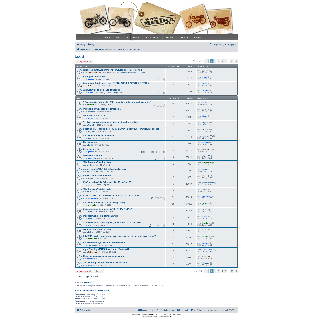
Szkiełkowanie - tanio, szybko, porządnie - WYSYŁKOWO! (112, 222)
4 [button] (222, 61)
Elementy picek (91, 149)
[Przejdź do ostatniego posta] (210, 70)
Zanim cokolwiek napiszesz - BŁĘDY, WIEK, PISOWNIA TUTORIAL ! (117, 83)
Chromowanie (90, 142)
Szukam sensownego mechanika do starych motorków (110, 122)
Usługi (79, 56)
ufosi (90, 225)
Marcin (205, 70)
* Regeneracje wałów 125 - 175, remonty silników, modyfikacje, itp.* (117, 102)
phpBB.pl (168, 316)
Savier (90, 93)
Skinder (205, 90)
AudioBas (92, 198)
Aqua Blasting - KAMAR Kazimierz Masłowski (106, 249)
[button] (206, 61)
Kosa (90, 118)
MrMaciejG (92, 212)
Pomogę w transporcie (94, 76)
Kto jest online (83, 282)
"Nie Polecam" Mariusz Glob (97, 162)
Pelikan (91, 219)
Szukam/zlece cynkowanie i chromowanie (104, 242)
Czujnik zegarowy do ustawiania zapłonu (104, 256)
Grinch (91, 165)
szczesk (91, 185)
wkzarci (91, 205)
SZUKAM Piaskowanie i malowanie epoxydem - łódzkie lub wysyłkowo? (119, 236)
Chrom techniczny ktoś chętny (98, 135)
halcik (205, 216)
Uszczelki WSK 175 (92, 155)
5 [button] (225, 61)
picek (90, 79)
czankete (206, 230)
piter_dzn (92, 158)
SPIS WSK (169, 37)
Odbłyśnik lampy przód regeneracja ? (102, 109)
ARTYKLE (197, 37)
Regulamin (124, 86)
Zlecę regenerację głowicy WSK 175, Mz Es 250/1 (107, 209)
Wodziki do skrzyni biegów (97, 175)
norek (204, 169)
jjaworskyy (207, 149)
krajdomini (207, 163)
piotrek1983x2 (208, 183)
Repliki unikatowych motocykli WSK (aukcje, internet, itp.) (112, 70)
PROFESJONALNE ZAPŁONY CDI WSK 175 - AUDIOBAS (111, 196)
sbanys (205, 143)
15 (163, 152)
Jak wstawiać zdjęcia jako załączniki (101, 90)
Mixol (204, 102)
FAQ (126, 37)
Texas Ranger (208, 250)
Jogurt (205, 189)
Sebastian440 (94, 72)
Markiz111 (92, 178)
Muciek (91, 105)
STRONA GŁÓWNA (112, 37)
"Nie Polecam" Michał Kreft (97, 189)
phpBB (152, 314)
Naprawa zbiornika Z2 (94, 115)
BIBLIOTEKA (183, 37)
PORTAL (136, 37)
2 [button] (215, 61)
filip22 (90, 138)
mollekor (91, 111)
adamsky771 (207, 136)
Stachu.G (92, 245)
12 (153, 152)
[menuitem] (90, 45)
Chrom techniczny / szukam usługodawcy (104, 202)
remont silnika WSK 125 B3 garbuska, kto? (104, 169)
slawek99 (206, 156)
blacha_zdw (93, 172)
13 (156, 152)
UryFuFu (91, 125)
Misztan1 (91, 265)
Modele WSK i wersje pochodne (132, 72)
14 (160, 152)
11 (149, 152)
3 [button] (218, 61)
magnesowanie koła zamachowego (100, 216)
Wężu (204, 84)
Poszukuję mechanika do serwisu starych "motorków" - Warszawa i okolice (121, 129)
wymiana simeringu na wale (97, 229)
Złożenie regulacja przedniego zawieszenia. (105, 262)
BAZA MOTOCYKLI (152, 37)
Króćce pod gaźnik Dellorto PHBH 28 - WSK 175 (107, 182)
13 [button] (232, 61)
